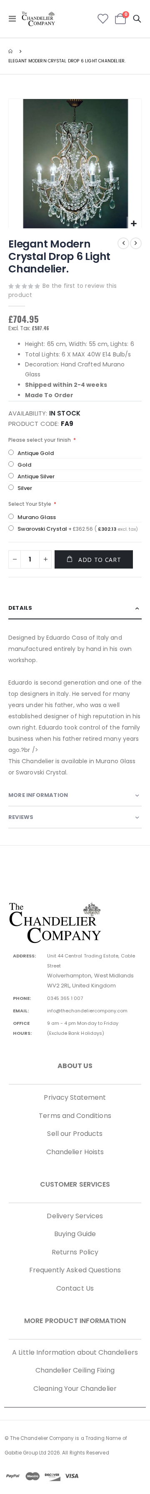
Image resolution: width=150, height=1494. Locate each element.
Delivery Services (75, 1216)
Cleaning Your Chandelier (75, 1388)
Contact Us (75, 1288)
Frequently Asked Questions (75, 1270)
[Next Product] (136, 243)
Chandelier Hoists (75, 1152)
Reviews (20, 817)
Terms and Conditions (75, 1115)
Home (11, 51)
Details (20, 608)
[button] (134, 224)
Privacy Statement (75, 1097)
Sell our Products (74, 1133)
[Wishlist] (103, 19)
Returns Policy (75, 1252)
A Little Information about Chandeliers (75, 1352)
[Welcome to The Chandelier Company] (38, 18)
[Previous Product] (123, 243)
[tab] (75, 608)
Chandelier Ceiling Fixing (75, 1370)
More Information (38, 795)
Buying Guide (75, 1234)
